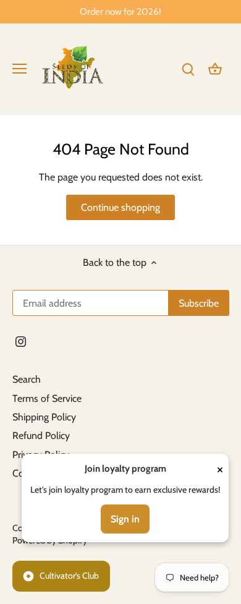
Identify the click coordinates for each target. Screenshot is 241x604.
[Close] (220, 469)
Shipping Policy (44, 417)
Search (26, 379)
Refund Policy (41, 435)
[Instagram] (20, 341)
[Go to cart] (215, 68)
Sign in (125, 519)
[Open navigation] (19, 69)
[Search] (187, 68)
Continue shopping (120, 207)
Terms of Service (47, 398)
